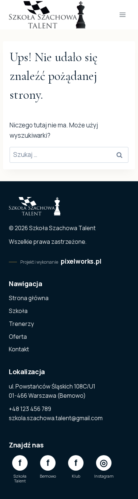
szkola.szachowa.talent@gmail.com (56, 418)
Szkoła (18, 311)
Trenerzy (21, 324)
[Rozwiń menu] (122, 14)
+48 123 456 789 (30, 409)
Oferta (18, 337)
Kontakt (19, 349)
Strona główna (29, 298)
